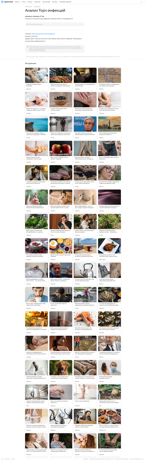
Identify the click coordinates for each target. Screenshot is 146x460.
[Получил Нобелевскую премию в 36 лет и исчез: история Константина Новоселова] (60, 225)
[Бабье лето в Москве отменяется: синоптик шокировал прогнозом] (60, 127)
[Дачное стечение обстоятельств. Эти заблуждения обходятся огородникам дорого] (85, 347)
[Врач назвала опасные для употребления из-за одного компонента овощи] (36, 225)
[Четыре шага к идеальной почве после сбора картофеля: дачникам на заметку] (85, 176)
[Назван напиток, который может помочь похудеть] (85, 225)
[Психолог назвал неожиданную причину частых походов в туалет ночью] (36, 420)
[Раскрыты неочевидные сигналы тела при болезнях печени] (109, 103)
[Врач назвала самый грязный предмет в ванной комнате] (60, 322)
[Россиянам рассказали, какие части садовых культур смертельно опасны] (109, 444)
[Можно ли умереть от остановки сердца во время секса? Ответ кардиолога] (36, 103)
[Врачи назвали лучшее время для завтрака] (60, 249)
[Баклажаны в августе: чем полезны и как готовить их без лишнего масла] (109, 249)
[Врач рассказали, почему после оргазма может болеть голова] (60, 201)
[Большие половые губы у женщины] (36, 79)
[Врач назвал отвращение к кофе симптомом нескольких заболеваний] (36, 298)
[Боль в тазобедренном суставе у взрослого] (109, 152)
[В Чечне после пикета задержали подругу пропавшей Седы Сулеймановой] (109, 176)
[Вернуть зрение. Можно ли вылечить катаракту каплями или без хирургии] (85, 444)
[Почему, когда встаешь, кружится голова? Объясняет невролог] (109, 201)
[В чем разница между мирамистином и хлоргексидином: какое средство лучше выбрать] (109, 371)
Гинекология (37, 6)
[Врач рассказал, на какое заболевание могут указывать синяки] (85, 152)
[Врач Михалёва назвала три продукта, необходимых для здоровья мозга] (85, 322)
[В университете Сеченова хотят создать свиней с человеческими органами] (85, 371)
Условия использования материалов (97, 458)
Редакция (85, 458)
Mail (2, 458)
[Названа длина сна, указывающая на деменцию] (85, 79)
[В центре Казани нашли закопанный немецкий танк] (109, 274)
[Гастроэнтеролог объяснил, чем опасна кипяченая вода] (85, 274)
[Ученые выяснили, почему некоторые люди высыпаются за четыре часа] (36, 371)
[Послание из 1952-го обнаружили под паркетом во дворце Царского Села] (109, 79)
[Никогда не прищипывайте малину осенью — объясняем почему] (109, 225)
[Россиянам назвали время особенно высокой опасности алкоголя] (85, 249)
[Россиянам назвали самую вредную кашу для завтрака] (36, 249)
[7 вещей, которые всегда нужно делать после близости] (36, 176)
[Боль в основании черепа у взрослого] (60, 298)
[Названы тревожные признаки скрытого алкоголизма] (85, 420)
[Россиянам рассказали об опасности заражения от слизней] (36, 322)
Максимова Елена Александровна (43, 34)
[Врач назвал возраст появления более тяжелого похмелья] (60, 274)
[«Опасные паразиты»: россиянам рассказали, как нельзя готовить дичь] (60, 176)
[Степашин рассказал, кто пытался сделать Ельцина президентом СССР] (109, 347)
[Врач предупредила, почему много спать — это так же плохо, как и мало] (36, 274)
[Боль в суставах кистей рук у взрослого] (60, 395)
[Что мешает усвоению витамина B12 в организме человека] (109, 322)
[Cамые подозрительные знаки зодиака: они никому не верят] (36, 395)
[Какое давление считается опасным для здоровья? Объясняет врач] (60, 420)
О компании (7, 458)
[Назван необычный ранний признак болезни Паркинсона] (36, 201)
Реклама (13, 458)
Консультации (28, 6)
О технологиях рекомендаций (121, 458)
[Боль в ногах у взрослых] (85, 395)
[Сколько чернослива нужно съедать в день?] (60, 103)
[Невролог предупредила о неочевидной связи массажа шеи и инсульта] (36, 347)
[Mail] (2, 2)
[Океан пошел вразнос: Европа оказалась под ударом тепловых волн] (36, 127)
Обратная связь (110, 458)
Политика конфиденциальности (136, 458)
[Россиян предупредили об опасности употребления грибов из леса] (109, 298)
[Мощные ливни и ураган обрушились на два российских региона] (85, 298)
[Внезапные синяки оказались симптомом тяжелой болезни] (85, 103)
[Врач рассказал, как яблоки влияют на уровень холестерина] (60, 79)
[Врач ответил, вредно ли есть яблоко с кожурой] (60, 152)
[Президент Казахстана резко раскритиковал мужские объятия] (85, 127)
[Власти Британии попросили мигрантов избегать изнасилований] (109, 127)
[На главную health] (8, 2)
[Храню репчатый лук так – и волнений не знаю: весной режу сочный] (109, 395)
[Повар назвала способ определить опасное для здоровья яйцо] (36, 152)
